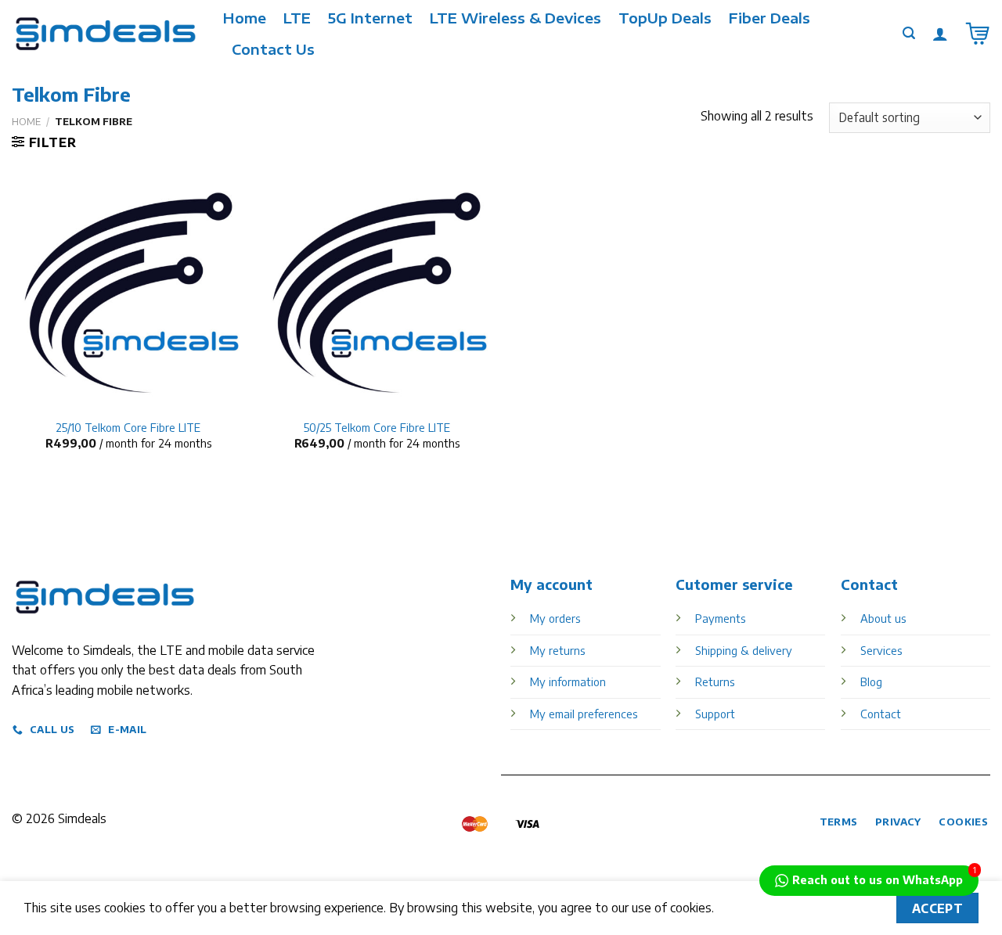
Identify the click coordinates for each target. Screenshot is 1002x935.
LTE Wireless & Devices (515, 18)
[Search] (909, 33)
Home (244, 18)
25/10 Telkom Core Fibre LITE (128, 427)
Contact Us (273, 49)
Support (715, 714)
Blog (871, 681)
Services (881, 650)
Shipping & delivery (743, 650)
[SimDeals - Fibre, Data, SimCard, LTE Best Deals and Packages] (106, 33)
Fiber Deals (769, 18)
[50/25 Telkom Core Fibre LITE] (376, 292)
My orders (555, 618)
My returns (557, 650)
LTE (297, 18)
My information (568, 681)
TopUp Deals (665, 18)
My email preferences (583, 714)
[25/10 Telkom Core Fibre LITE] (128, 292)
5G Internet (370, 18)
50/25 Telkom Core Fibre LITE (377, 427)
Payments (720, 618)
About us (883, 618)
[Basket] (977, 33)
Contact (880, 714)
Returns (714, 681)
